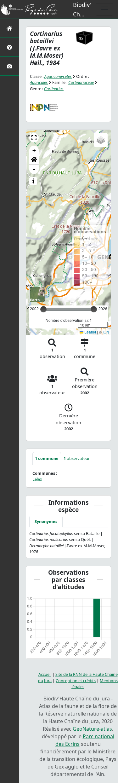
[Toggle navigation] (104, 9)
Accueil (44, 674)
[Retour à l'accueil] (9, 28)
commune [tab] (47, 458)
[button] (34, 137)
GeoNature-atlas (92, 728)
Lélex (37, 479)
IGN (106, 331)
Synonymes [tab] (46, 521)
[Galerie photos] (9, 66)
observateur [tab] (77, 458)
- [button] (34, 169)
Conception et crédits (76, 680)
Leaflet (89, 331)
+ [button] (34, 150)
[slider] (94, 309)
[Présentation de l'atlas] (9, 47)
